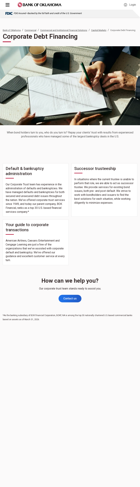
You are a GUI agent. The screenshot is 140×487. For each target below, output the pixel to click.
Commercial (30, 30)
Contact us (70, 298)
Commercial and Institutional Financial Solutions (63, 30)
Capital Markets (98, 30)
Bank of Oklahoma (12, 30)
